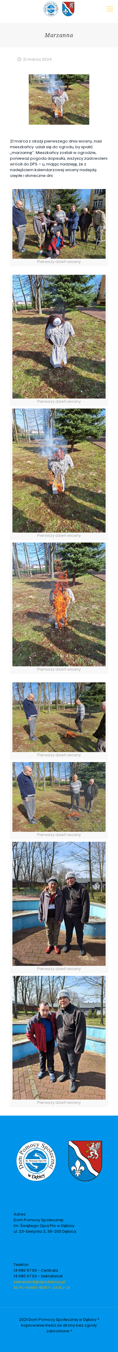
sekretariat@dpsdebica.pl (39, 1282)
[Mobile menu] (110, 9)
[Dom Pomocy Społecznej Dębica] (59, 9)
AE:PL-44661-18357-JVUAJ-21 (42, 1287)
